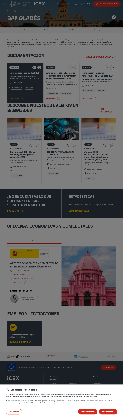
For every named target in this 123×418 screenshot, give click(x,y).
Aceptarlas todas (108, 412)
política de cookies (60, 403)
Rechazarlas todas (88, 412)
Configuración (14, 412)
